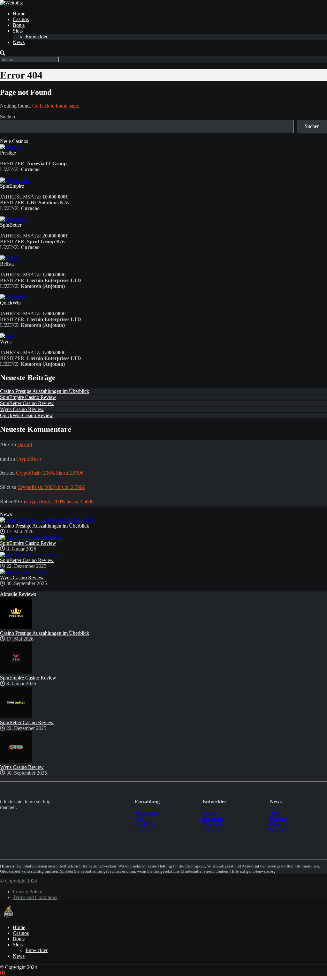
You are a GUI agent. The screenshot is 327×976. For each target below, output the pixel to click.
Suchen (7, 116)
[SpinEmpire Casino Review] (30, 537)
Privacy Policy (27, 891)
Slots (18, 31)
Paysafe (142, 829)
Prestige (8, 152)
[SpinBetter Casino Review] (29, 554)
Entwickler (37, 36)
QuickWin (10, 302)
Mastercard (146, 812)
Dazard (24, 444)
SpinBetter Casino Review (27, 403)
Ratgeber (279, 829)
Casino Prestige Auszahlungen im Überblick (44, 391)
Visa (139, 818)
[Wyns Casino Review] (24, 571)
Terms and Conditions (35, 897)
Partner (277, 824)
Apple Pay (145, 824)
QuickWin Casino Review (26, 415)
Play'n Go (212, 824)
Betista (7, 264)
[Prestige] (10, 147)
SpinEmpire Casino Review (28, 397)
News (19, 42)
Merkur (209, 812)
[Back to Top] (2, 973)
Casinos (21, 19)
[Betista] (9, 258)
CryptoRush (28, 459)
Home (19, 13)
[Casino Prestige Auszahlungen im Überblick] (47, 520)
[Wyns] (8, 336)
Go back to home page (55, 106)
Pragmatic (212, 829)
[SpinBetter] (13, 219)
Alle (274, 812)
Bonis (19, 25)
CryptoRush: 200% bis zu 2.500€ (49, 473)
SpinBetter (10, 225)
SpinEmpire (12, 186)
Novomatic (213, 818)
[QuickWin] (13, 297)
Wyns (5, 341)
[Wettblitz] (11, 2)
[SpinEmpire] (14, 180)
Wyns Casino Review (22, 409)
